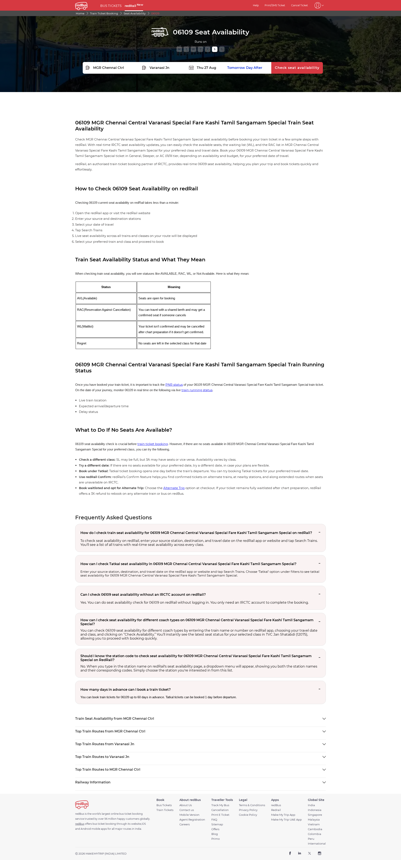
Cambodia (315, 829)
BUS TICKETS (111, 6)
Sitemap (217, 824)
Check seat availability (297, 68)
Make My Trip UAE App (286, 819)
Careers (184, 824)
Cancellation (220, 810)
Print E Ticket (220, 814)
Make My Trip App (283, 814)
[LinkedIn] (300, 854)
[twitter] (309, 854)
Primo (215, 838)
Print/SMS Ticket (275, 5)
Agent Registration (192, 819)
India (311, 805)
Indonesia (314, 810)
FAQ (214, 819)
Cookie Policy (248, 814)
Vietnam (314, 824)
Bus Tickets (164, 805)
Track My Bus (220, 805)
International (317, 843)
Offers (215, 829)
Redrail (276, 810)
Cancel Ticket (299, 5)
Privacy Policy (248, 810)
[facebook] (290, 854)
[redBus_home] (86, 5)
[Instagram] (319, 854)
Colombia (314, 834)
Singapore (315, 814)
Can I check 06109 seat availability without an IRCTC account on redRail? (143, 595)
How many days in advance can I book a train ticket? (125, 690)
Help (256, 5)
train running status (196, 390)
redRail (134, 6)
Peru (311, 838)
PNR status (174, 385)
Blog (214, 834)
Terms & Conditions (252, 805)
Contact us (186, 810)
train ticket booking (152, 444)
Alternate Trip (174, 488)
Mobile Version (189, 814)
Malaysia (314, 819)
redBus (276, 805)
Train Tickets (164, 810)
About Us (185, 805)
